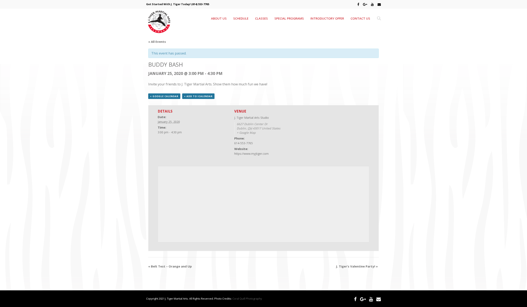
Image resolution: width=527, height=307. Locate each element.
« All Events (157, 42)
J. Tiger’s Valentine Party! (357, 266)
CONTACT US (360, 18)
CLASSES (261, 18)
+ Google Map (246, 133)
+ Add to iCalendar (198, 96)
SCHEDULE (240, 18)
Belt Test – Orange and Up (170, 266)
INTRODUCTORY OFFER (327, 18)
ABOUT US (219, 18)
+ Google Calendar (164, 96)
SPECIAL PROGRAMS (289, 18)
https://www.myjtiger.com (251, 154)
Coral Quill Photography (247, 298)
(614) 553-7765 (200, 4)
